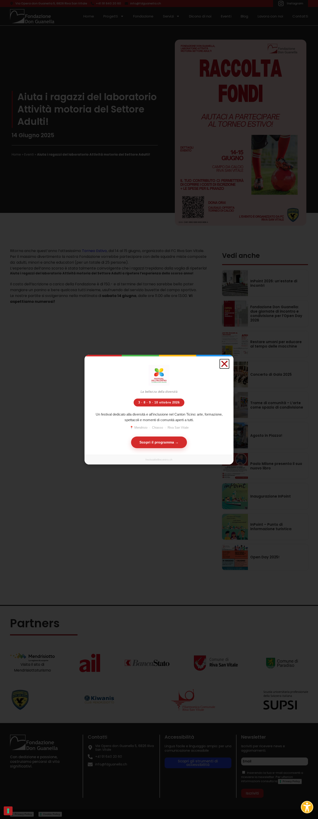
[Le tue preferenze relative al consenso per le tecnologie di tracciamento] (8, 810)
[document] (159, 409)
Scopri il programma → (159, 442)
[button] (224, 363)
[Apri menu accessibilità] (307, 807)
